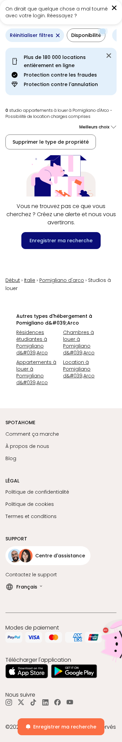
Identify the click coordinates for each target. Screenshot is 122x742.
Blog (10, 458)
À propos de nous (27, 446)
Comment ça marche (32, 434)
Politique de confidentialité (37, 492)
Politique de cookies (29, 504)
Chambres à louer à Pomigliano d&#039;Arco (79, 342)
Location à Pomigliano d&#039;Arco (79, 369)
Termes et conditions (31, 516)
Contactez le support (31, 574)
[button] (86, 35)
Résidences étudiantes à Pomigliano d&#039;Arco (32, 342)
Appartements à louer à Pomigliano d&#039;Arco (36, 372)
